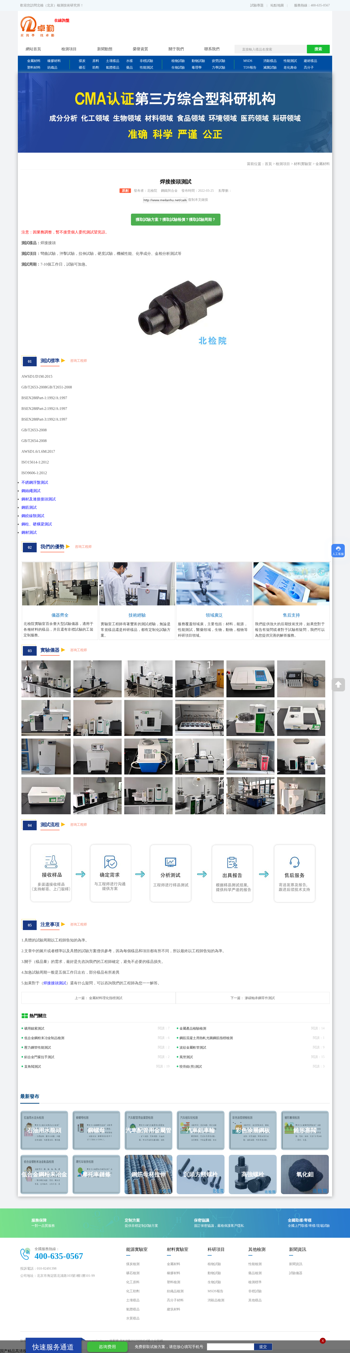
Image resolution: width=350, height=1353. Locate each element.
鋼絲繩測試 (30, 491)
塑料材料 (33, 67)
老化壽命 (290, 67)
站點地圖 (277, 5)
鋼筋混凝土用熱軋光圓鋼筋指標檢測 (206, 1038)
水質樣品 (133, 1318)
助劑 (95, 67)
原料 (95, 61)
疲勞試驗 (218, 61)
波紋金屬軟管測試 (193, 1047)
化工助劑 (133, 1291)
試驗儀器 (295, 1273)
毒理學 (197, 67)
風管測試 (186, 1057)
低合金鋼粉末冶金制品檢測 (44, 1038)
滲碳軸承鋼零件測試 (260, 998)
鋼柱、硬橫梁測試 (36, 524)
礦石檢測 (133, 1273)
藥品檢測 (255, 1273)
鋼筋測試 (29, 507)
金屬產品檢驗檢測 (193, 1028)
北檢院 (152, 190)
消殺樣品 (270, 61)
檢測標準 (255, 1282)
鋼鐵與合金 (169, 190)
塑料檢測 (173, 1282)
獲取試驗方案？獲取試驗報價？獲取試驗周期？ (176, 219)
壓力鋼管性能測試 (37, 1047)
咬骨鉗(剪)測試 (191, 1066)
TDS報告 (249, 67)
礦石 (82, 67)
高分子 (309, 67)
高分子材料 (175, 1300)
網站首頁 (33, 49)
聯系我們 (212, 49)
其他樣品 (255, 1300)
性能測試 (146, 67)
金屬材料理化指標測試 (105, 998)
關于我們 (176, 49)
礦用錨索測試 (34, 1028)
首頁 (268, 164)
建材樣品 (310, 61)
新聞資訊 (295, 1264)
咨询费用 (107, 1346)
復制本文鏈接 (198, 199)
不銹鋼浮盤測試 (34, 482)
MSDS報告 (215, 1291)
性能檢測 (255, 1264)
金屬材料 (33, 61)
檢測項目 (283, 164)
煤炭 (82, 61)
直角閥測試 (32, 1066)
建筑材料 (173, 1309)
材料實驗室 (303, 164)
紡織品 (52, 67)
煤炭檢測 (133, 1264)
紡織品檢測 (175, 1291)
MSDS (247, 61)
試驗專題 (257, 5)
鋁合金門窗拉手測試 (39, 1057)
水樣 (129, 61)
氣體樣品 (112, 67)
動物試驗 (198, 61)
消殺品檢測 (216, 1300)
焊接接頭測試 (54, 983)
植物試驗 (178, 61)
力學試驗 (218, 67)
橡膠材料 (54, 61)
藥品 (129, 67)
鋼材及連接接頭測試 (38, 499)
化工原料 (133, 1282)
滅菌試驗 (270, 67)
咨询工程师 (78, 360)
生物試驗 (178, 67)
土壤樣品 (112, 61)
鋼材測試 (29, 532)
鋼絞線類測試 (32, 516)
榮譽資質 (140, 49)
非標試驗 (146, 61)
